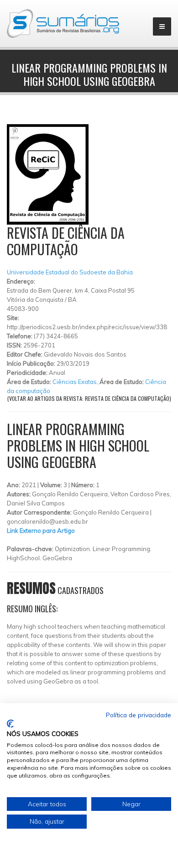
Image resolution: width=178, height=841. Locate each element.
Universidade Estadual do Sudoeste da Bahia (70, 272)
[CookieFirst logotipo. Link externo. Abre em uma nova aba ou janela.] (10, 724)
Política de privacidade (138, 715)
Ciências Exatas (74, 381)
